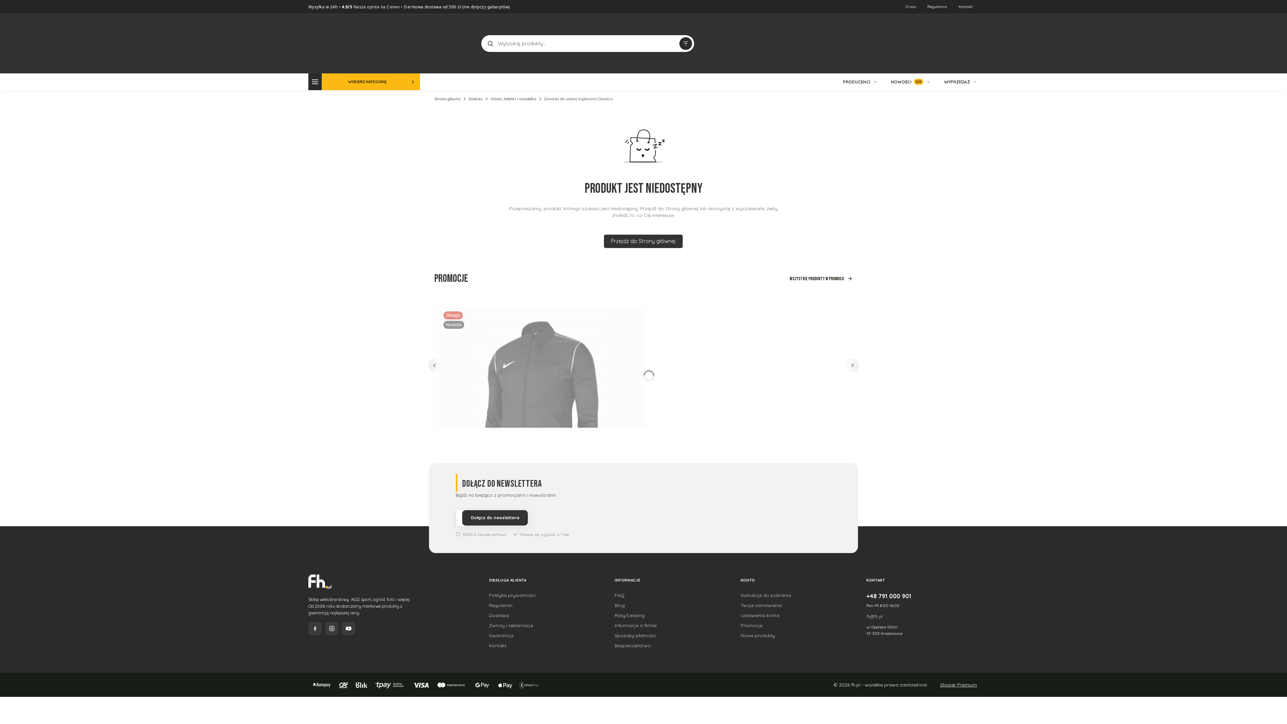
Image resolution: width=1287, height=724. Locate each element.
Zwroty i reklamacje (511, 625)
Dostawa (499, 615)
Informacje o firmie (636, 625)
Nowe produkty (758, 635)
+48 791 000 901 (888, 596)
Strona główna (447, 98)
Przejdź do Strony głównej (643, 241)
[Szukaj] (490, 43)
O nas (911, 6)
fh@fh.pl (874, 616)
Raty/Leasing (630, 615)
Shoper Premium (958, 685)
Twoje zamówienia (761, 605)
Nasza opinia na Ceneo (376, 7)
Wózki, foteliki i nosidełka (513, 98)
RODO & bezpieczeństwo (484, 534)
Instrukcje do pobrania (766, 595)
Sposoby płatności (635, 635)
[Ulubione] (972, 43)
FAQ (619, 595)
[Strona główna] (333, 43)
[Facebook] (315, 628)
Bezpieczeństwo (633, 646)
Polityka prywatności (512, 595)
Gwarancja (501, 635)
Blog (620, 605)
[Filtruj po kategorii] (685, 43)
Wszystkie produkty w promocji (817, 279)
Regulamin (937, 6)
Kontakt (966, 6)
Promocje (751, 625)
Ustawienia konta (760, 615)
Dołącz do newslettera (495, 517)
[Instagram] (332, 628)
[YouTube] (348, 628)
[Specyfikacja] (635, 313)
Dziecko (476, 98)
